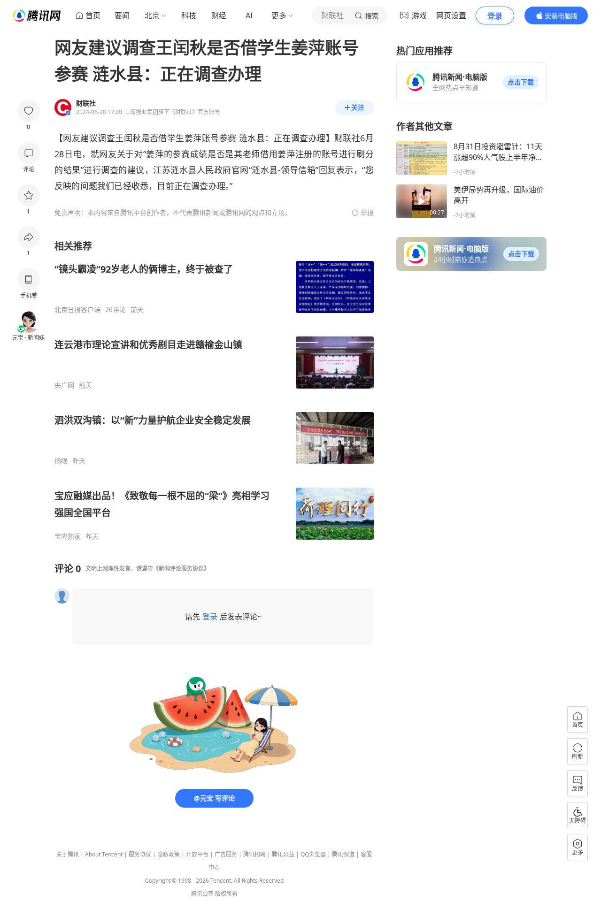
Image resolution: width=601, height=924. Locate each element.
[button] (521, 82)
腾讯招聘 (254, 854)
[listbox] (214, 390)
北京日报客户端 (77, 309)
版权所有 (226, 894)
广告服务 (226, 854)
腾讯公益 (283, 854)
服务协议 (140, 854)
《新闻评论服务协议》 (181, 569)
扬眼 (61, 461)
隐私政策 (168, 854)
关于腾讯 (67, 854)
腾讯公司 (202, 894)
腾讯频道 (343, 854)
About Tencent (104, 854)
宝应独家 (67, 536)
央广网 (64, 385)
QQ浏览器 (313, 854)
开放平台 (197, 854)
